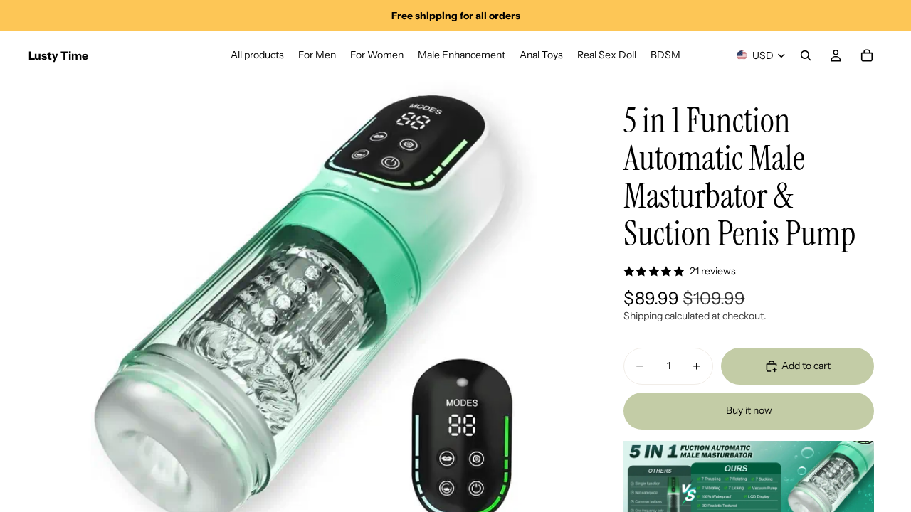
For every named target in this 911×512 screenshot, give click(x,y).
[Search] (805, 55)
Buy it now (749, 410)
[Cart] (867, 55)
